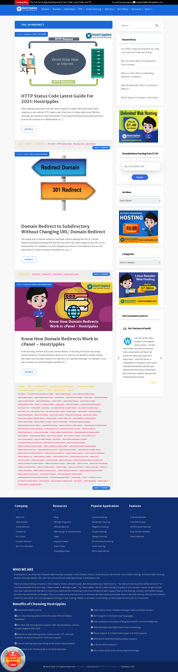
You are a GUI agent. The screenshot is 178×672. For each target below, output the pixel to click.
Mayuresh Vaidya (41, 154)
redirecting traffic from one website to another (33, 477)
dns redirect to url (23, 411)
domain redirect (51, 418)
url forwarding (75, 477)
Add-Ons (109, 9)
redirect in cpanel (23, 460)
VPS (80, 9)
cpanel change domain (25, 397)
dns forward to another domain (91, 404)
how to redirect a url (88, 436)
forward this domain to (25, 432)
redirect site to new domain (98, 463)
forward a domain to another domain (70, 425)
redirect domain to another (67, 450)
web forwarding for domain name (61, 481)
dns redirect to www (37, 411)
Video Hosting (98, 546)
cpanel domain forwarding (74, 397)
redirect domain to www (60, 456)
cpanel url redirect (48, 404)
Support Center (61, 541)
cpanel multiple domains (26, 401)
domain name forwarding (73, 415)
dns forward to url (23, 408)
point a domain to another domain (54, 443)
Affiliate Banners (61, 527)
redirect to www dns (91, 467)
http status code (78, 144)
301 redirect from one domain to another (40, 394)
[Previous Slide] (118, 357)
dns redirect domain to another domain (63, 408)
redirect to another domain (26, 467)
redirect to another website (45, 467)
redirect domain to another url (54, 453)
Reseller (57, 9)
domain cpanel (71, 411)
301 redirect (51, 144)
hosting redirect (23, 436)
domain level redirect (41, 415)
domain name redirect (90, 415)
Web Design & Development (67, 531)
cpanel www (60, 404)
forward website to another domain (61, 432)
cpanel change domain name (43, 397)
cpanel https (88, 397)
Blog (56, 517)
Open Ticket (59, 546)
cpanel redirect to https (87, 401)
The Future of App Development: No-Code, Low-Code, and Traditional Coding (140, 51)
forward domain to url (52, 429)
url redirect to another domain (27, 481)
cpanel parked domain (43, 401)
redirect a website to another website (55, 446)
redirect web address (25, 470)
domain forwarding (95, 411)
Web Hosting (24, 274)
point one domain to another (76, 443)
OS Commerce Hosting (102, 541)
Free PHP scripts (138, 522)
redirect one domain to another (55, 463)
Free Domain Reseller (140, 531)
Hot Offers (122, 9)
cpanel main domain (100, 397)
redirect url (103, 467)
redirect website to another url (67, 470)
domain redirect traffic (25, 422)
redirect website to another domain (44, 470)
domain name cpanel (56, 415)
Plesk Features (137, 536)
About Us (20, 517)
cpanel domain (59, 397)
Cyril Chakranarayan (44, 284)
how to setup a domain (25, 439)
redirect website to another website (90, 470)
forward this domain (88, 429)
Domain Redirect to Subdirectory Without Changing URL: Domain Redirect (63, 229)
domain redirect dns (64, 418)
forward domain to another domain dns (30, 429)
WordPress (39, 144)
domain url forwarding (60, 422)
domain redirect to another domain (84, 418)
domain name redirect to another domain (31, 418)
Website (29, 144)
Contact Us (21, 531)
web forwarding (44, 481)
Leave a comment (101, 148)
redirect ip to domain (37, 460)
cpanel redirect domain (70, 401)
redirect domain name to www (47, 450)
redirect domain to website (42, 456)
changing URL (46, 274)
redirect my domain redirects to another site (87, 460)
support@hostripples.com (149, 2)
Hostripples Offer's (26, 390)
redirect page (71, 463)
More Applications (100, 551)
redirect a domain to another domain (30, 446)
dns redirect (46, 408)
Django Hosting (99, 536)
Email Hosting (94, 9)
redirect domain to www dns (79, 456)
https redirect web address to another (74, 439)
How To (41, 390)
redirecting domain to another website (69, 474)
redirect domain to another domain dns (30, 453)
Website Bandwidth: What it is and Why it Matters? (139, 87)
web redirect (78, 481)
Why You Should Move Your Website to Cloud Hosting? (138, 63)
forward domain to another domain (95, 425)
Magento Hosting (100, 527)
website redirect (102, 481)
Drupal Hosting (99, 531)
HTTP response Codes (64, 144)
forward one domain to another (70, 429)
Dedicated (69, 9)
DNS (29, 387)
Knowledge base (61, 551)
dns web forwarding (52, 411)
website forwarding (89, 481)
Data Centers (22, 522)
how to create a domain (54, 436)
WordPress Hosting (101, 522)
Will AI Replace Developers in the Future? (140, 97)
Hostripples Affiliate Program (61, 387)
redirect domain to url (25, 456)
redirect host (94, 456)
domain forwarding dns (25, 415)
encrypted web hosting (49, 425)
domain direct (82, 411)
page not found (90, 144)
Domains (137, 9)
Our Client (20, 536)
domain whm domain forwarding (79, 422)
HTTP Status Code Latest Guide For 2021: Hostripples (57, 98)
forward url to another (41, 432)
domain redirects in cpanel (42, 422)
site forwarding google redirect (60, 477)
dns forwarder (35, 408)
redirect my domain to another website (30, 463)
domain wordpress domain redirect (29, 425)
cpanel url (38, 404)
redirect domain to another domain (89, 450)
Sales (148, 9)
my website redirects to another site (30, 443)
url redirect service (95, 477)
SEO (20, 144)
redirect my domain (65, 460)
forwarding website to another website (86, 432)
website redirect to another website (29, 484)
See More (29, 129)
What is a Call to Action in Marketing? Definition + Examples (138, 75)
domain (62, 411)
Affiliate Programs (62, 522)
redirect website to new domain (28, 474)
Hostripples (80, 666)
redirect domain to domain (74, 453)
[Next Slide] (161, 357)
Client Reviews (23, 527)
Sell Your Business (24, 546)
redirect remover (82, 463)
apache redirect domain (63, 394)
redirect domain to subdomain (94, 453)
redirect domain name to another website (82, 446)
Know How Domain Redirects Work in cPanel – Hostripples (59, 341)
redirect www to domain (48, 474)
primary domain (57, 274)
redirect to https (61, 467)
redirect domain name (71, 274)
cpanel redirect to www (25, 404)
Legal (56, 536)
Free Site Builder (138, 517)
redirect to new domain (75, 467)
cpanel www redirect (72, 404)
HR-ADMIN (42, 34)
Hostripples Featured (85, 387)
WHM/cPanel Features (140, 527)
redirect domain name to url (27, 450)
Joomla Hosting (99, 517)
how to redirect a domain (72, 436)
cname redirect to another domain (83, 394)
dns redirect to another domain (88, 408)
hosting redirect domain (37, 436)
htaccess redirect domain (42, 439)
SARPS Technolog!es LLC (110, 666)
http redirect (57, 439)
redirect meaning (51, 460)
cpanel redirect (56, 401)
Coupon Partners (24, 541)
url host (84, 477)
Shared (45, 9)
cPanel (21, 387)
